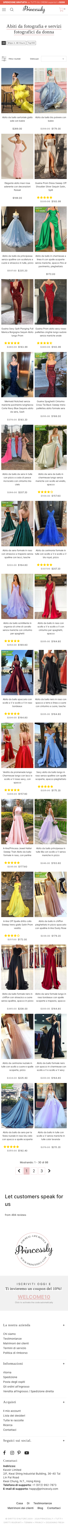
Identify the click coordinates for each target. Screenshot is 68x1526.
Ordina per (34, 59)
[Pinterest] (20, 1453)
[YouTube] (27, 1453)
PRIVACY (39, 1522)
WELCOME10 (34, 1297)
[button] (45, 197)
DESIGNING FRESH (55, 1522)
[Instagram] (13, 1453)
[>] (49, 1170)
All (4, 43)
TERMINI (28, 1522)
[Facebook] (6, 1453)
